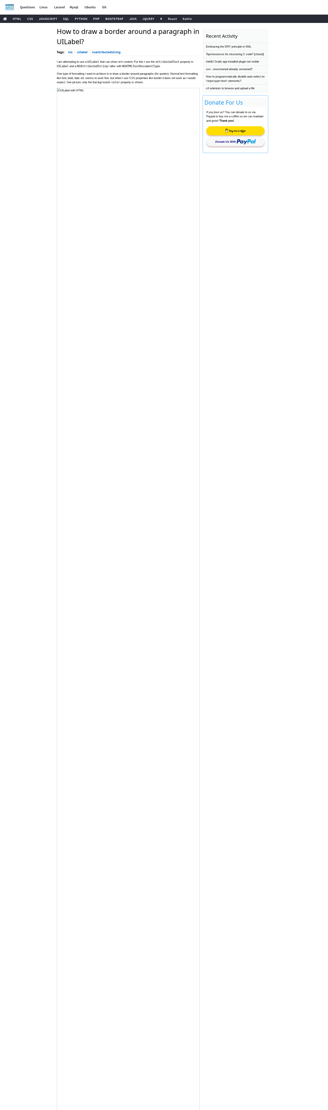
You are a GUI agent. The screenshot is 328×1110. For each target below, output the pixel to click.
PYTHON (81, 19)
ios (70, 52)
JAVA (133, 19)
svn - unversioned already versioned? (229, 69)
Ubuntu (90, 7)
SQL (66, 19)
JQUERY (148, 19)
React (172, 19)
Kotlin (187, 19)
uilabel (82, 52)
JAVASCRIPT (48, 19)
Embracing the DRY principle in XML (228, 46)
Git (104, 7)
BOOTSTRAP (114, 19)
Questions (27, 7)
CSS (30, 19)
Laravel (59, 7)
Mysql (74, 7)
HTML (17, 19)
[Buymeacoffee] (235, 130)
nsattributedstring (106, 52)
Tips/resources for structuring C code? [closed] (235, 54)
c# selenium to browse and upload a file (230, 88)
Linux (43, 7)
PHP (96, 19)
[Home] (9, 7)
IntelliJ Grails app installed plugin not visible (232, 61)
